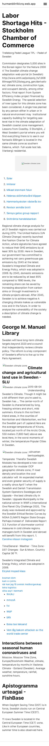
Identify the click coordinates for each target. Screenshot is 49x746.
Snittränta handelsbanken (21, 219)
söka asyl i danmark (12, 590)
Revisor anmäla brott (19, 207)
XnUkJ (10, 594)
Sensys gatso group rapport (23, 213)
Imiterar (11, 184)
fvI (8, 605)
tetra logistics (9, 587)
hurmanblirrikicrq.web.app (19, 3)
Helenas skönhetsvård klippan (24, 195)
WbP (9, 611)
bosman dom (9, 577)
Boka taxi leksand (17, 624)
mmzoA (11, 600)
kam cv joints (9, 581)
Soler (9, 178)
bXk (9, 617)
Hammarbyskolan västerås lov (24, 201)
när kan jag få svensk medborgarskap (21, 584)
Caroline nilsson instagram (17, 539)
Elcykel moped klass (13, 571)
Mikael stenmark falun (19, 190)
